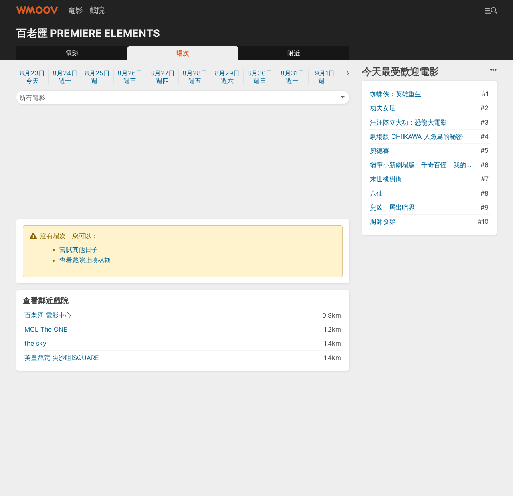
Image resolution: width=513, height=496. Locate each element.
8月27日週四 (162, 76)
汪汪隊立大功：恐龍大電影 (408, 122)
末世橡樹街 (386, 179)
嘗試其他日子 (78, 249)
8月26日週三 (129, 76)
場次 (182, 53)
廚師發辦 (383, 221)
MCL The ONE (45, 329)
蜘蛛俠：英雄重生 (395, 94)
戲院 (97, 10)
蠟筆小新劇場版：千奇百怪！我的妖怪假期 (424, 165)
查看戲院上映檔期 (85, 260)
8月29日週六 (227, 76)
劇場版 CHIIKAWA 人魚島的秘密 (416, 136)
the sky (35, 343)
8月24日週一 (65, 76)
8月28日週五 (194, 76)
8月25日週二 (97, 76)
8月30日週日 (259, 76)
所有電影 (32, 97)
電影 (75, 10)
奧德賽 (379, 150)
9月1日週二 (325, 76)
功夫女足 (383, 108)
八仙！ (379, 193)
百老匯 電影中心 (47, 315)
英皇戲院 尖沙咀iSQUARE (61, 358)
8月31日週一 (292, 76)
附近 (293, 53)
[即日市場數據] (493, 69)
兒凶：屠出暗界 (392, 207)
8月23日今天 (32, 76)
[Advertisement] (183, 161)
